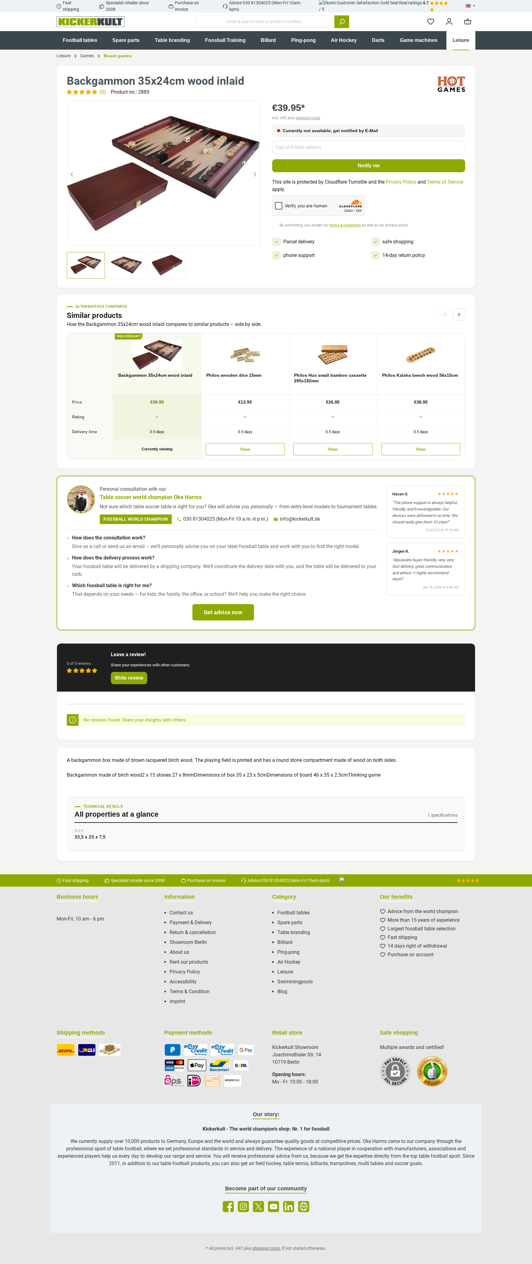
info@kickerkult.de (300, 519)
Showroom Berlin (188, 942)
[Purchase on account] (196, 1050)
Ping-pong (288, 952)
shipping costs (308, 118)
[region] (163, 173)
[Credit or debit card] (174, 1065)
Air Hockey (288, 962)
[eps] (174, 1081)
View (245, 449)
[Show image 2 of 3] (163, 237)
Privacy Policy (401, 182)
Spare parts (289, 922)
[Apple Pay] (196, 1065)
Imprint (177, 1001)
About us (179, 952)
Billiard (284, 942)
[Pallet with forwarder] (110, 1050)
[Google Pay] (246, 1050)
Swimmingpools (295, 982)
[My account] (449, 21)
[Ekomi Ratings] (435, 1074)
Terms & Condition (190, 991)
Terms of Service (445, 182)
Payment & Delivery (191, 922)
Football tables (293, 913)
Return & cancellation (193, 932)
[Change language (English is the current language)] (470, 6)
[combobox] (265, 21)
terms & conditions (345, 225)
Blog (282, 991)
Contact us (181, 913)
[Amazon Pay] (232, 1081)
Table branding (293, 932)
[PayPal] (172, 1050)
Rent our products (189, 962)
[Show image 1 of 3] (152, 237)
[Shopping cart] (467, 21)
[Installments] (222, 1050)
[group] (163, 173)
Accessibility (183, 982)
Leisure (285, 972)
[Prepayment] (212, 1081)
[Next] (255, 173)
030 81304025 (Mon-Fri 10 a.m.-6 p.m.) (225, 519)
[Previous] (71, 173)
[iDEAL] (194, 1081)
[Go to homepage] (90, 21)
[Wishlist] (430, 21)
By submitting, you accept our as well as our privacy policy (344, 225)
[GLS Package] (87, 1050)
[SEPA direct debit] (241, 1065)
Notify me (369, 165)
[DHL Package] (66, 1050)
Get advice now (223, 612)
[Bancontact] (219, 1065)
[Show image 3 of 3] (174, 237)
